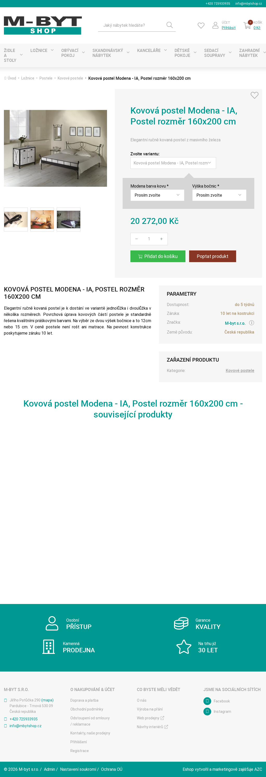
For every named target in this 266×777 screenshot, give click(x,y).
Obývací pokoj (69, 53)
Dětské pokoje (182, 53)
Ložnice (38, 50)
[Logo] (43, 25)
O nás (142, 700)
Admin (49, 769)
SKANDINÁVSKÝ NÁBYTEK (107, 53)
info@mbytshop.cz (248, 3)
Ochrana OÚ (111, 769)
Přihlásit (229, 28)
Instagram (222, 711)
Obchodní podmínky (86, 709)
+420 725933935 (217, 3)
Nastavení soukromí (78, 769)
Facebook (222, 701)
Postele (45, 78)
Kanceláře (149, 50)
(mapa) (47, 700)
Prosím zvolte (147, 195)
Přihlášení (78, 742)
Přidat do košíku (161, 256)
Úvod (12, 78)
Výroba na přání (150, 709)
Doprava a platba (84, 700)
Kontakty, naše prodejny (90, 733)
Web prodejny (148, 718)
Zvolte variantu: (144, 154)
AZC (258, 769)
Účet (226, 22)
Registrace (79, 751)
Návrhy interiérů (150, 727)
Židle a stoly (10, 55)
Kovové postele (70, 78)
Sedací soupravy (214, 53)
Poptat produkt (212, 256)
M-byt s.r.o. (235, 323)
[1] (169, 25)
